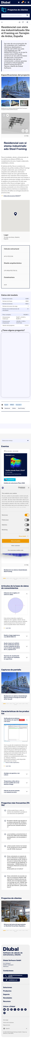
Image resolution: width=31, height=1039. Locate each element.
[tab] (7, 94)
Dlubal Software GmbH (12, 960)
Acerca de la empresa (8, 1022)
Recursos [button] (7, 1001)
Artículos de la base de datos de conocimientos (15, 587)
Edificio (14, 408)
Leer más (8, 628)
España (6, 404)
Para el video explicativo (12, 762)
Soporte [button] (6, 994)
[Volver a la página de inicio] (5, 2)
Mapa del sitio (6, 1025)
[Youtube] (8, 1009)
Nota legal (5, 1020)
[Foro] (4, 1009)
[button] (5, 103)
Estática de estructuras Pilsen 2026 (14, 483)
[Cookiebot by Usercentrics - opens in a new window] (18, 488)
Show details (22, 536)
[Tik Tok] (25, 1009)
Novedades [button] (7, 998)
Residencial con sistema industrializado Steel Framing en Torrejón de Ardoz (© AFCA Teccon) (15, 697)
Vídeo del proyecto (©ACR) (11, 196)
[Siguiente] (28, 87)
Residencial (7, 408)
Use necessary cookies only (15, 550)
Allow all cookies (15, 541)
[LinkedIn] (18, 1009)
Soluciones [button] (7, 987)
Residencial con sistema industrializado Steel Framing (15, 146)
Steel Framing (21, 408)
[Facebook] (11, 1009)
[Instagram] (4, 1013)
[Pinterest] (22, 1009)
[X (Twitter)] (15, 1009)
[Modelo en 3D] (4, 115)
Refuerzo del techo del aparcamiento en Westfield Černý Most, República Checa (15, 925)
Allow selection (15, 545)
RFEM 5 (12, 404)
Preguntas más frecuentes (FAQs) (15, 804)
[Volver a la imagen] (7, 115)
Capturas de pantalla (11, 670)
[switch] (27, 520)
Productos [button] (7, 991)
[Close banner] (28, 487)
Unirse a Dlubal (9, 1006)
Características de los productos (15, 712)
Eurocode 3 (18, 404)
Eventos (5, 446)
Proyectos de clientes (11, 898)
